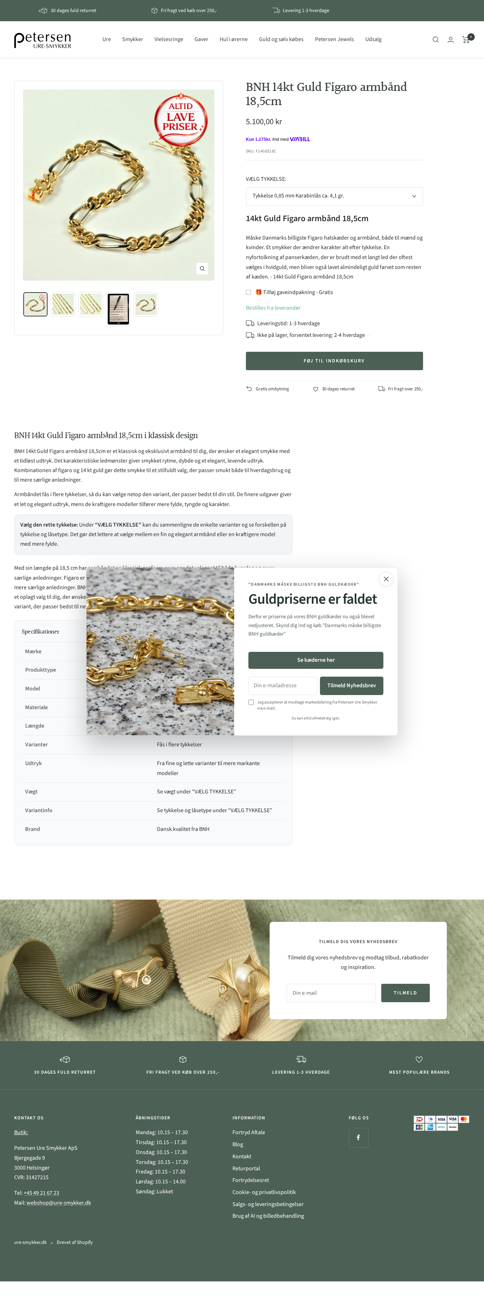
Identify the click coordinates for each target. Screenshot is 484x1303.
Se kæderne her (316, 660)
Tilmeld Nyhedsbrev (351, 685)
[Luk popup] (386, 579)
